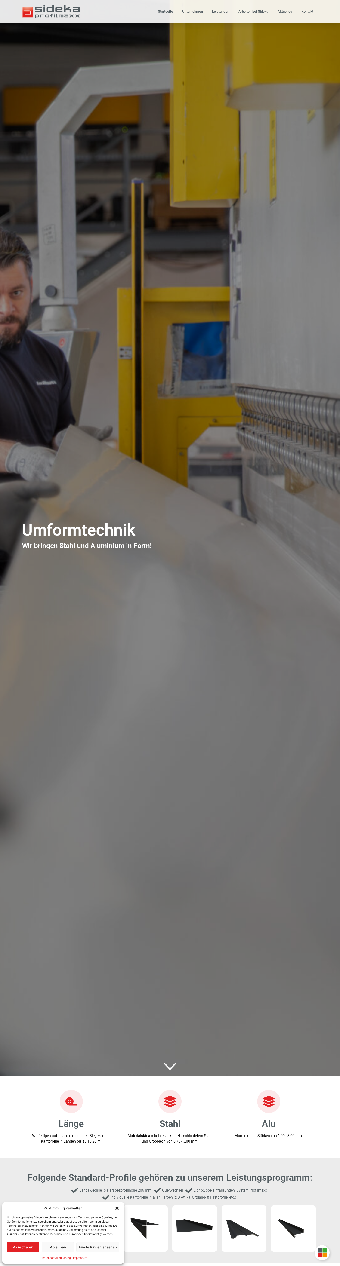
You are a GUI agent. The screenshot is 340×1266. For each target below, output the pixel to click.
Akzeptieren (23, 1247)
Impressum (80, 1258)
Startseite (165, 11)
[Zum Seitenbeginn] (170, 1066)
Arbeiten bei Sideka (253, 11)
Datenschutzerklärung (56, 1258)
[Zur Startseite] (51, 12)
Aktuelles (285, 11)
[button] (117, 1208)
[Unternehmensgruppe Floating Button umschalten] (322, 1252)
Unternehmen (192, 11)
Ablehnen (58, 1247)
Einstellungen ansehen (98, 1247)
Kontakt (307, 11)
